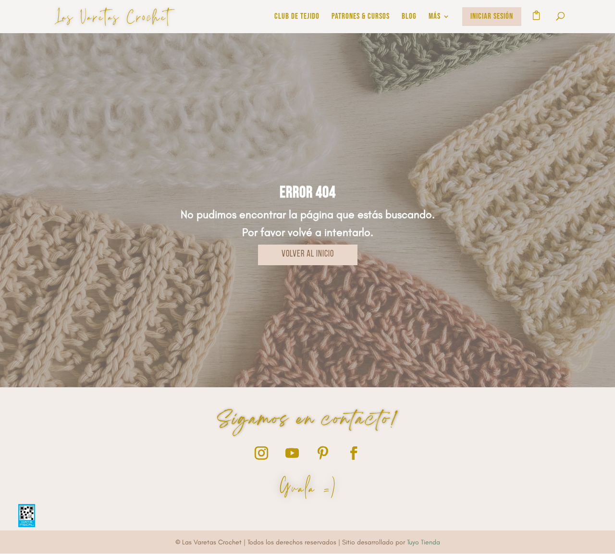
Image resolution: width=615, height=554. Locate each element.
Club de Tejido (297, 17)
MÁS (435, 17)
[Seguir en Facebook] (353, 453)
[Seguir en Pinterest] (322, 453)
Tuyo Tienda (423, 542)
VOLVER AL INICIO (308, 254)
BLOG (409, 17)
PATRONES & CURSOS (361, 17)
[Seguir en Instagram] (261, 453)
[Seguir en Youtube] (292, 453)
